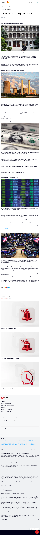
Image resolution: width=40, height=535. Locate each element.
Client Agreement (9, 525)
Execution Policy (25, 525)
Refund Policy (31, 525)
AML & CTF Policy (17, 525)
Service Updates (8, 9)
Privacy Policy (19, 527)
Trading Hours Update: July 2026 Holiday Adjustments (9, 388)
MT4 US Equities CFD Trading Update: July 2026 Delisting (10, 358)
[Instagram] (6, 287)
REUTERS (6, 68)
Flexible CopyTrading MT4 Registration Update (8, 328)
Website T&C (26, 527)
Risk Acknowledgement (11, 527)
